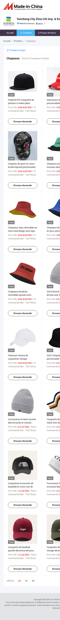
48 (33, 580)
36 (26, 580)
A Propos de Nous (47, 32)
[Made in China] (23, 6)
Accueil (9, 32)
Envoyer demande (23, 121)
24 (19, 581)
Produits (27, 32)
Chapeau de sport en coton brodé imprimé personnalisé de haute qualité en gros (21, 167)
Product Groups (17, 50)
